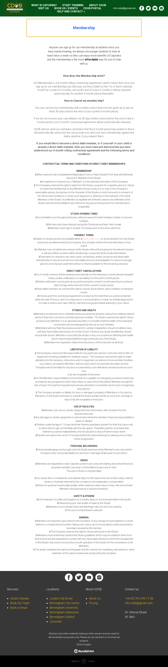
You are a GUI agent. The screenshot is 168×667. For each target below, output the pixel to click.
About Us (95, 598)
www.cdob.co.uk (91, 238)
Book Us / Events (66, 8)
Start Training (73, 5)
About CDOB (97, 5)
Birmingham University (64, 607)
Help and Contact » (71, 11)
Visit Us (43, 8)
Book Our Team (20, 603)
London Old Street (61, 598)
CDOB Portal (92, 8)
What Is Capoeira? (44, 5)
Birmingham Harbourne (64, 612)
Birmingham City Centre (64, 603)
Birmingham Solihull (62, 617)
